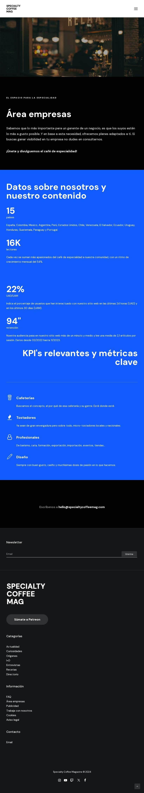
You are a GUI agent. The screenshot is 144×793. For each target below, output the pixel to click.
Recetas (11, 669)
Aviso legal (12, 720)
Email (9, 742)
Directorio (12, 674)
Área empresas (15, 701)
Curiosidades (14, 651)
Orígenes (11, 656)
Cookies (11, 715)
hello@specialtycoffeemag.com (81, 507)
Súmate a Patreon (27, 619)
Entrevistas (13, 665)
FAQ (8, 697)
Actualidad (12, 646)
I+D (8, 660)
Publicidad (12, 706)
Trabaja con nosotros (19, 710)
